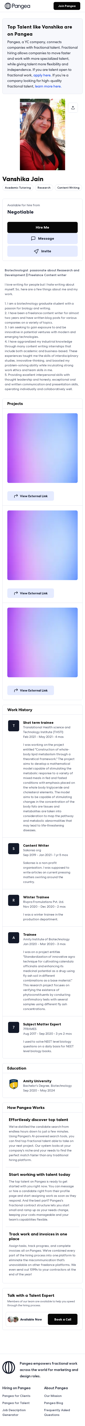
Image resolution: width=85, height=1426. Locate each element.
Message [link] (46, 238)
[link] (17, 6)
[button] (73, 107)
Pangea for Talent (16, 1403)
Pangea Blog (53, 1403)
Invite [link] (46, 251)
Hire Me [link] (42, 227)
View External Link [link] (34, 496)
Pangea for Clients (16, 1396)
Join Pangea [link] (67, 6)
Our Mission (53, 1396)
